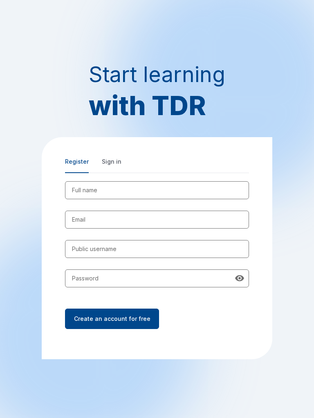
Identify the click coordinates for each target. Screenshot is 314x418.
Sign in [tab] (111, 161)
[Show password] (239, 278)
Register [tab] (77, 161)
